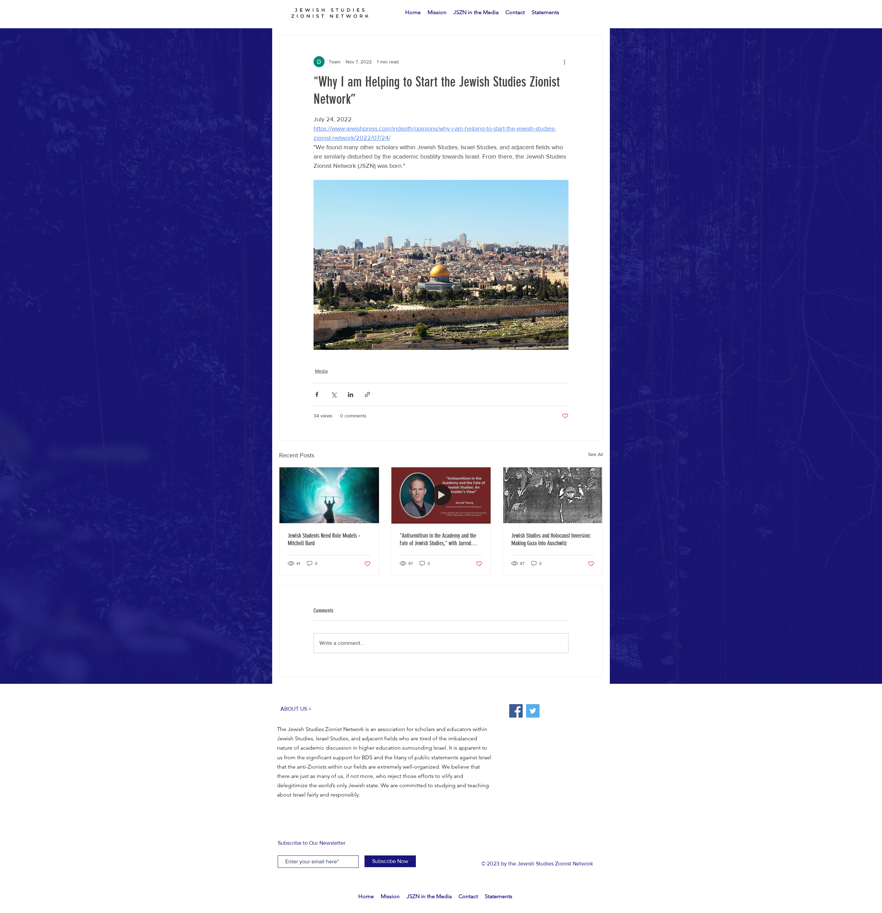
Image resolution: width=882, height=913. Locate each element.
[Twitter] (533, 711)
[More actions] (564, 62)
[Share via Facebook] (317, 394)
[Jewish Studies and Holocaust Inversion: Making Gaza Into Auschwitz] (553, 495)
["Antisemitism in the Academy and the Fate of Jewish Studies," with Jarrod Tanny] (441, 495)
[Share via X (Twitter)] (333, 394)
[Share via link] (367, 394)
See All (595, 454)
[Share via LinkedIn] (350, 394)
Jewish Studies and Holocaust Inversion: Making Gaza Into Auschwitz (551, 539)
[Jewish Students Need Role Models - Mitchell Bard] (329, 495)
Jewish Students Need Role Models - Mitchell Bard (324, 539)
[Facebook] (516, 711)
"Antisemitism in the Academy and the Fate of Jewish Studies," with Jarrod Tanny (438, 539)
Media (321, 371)
